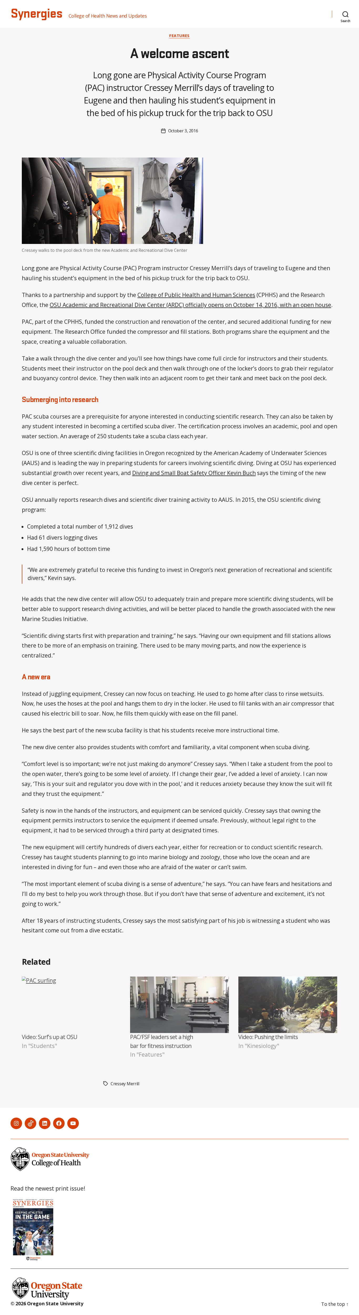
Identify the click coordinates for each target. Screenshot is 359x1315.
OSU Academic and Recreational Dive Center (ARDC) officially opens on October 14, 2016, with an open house (190, 305)
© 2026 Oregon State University (47, 1303)
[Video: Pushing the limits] (287, 1005)
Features (179, 35)
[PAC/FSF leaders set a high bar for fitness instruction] (179, 1005)
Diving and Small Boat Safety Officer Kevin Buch (194, 473)
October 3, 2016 (183, 131)
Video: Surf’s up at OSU (49, 1037)
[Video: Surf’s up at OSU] (71, 1005)
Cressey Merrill (125, 1084)
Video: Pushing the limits (268, 1037)
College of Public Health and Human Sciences (196, 295)
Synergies (36, 13)
